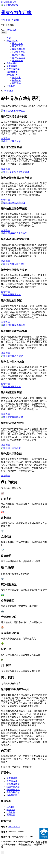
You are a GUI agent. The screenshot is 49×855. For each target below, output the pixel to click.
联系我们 (11, 807)
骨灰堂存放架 (13, 789)
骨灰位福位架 (13, 792)
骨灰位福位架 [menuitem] (18, 58)
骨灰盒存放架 (13, 784)
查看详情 (5, 138)
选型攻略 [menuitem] (16, 83)
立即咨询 (7, 91)
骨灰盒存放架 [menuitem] (18, 49)
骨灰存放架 (12, 778)
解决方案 (11, 809)
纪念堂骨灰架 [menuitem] (18, 52)
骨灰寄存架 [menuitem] (17, 46)
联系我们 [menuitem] (11, 86)
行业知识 (11, 812)
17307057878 (14, 826)
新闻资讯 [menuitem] (12, 75)
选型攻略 (11, 815)
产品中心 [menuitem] (12, 41)
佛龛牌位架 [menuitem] (17, 60)
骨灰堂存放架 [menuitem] (18, 55)
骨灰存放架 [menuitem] (17, 43)
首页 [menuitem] (9, 38)
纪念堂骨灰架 (13, 787)
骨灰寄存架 (12, 781)
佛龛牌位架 (12, 795)
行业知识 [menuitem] (16, 80)
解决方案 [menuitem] (16, 77)
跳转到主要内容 (8, 2)
